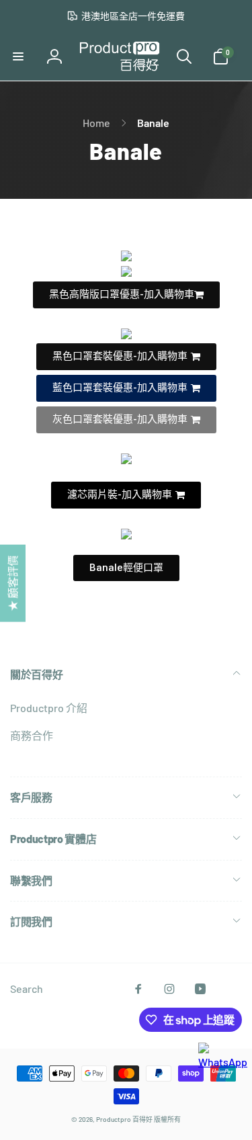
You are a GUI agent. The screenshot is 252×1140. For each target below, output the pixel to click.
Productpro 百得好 (124, 1119)
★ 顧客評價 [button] (12, 583)
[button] (18, 56)
